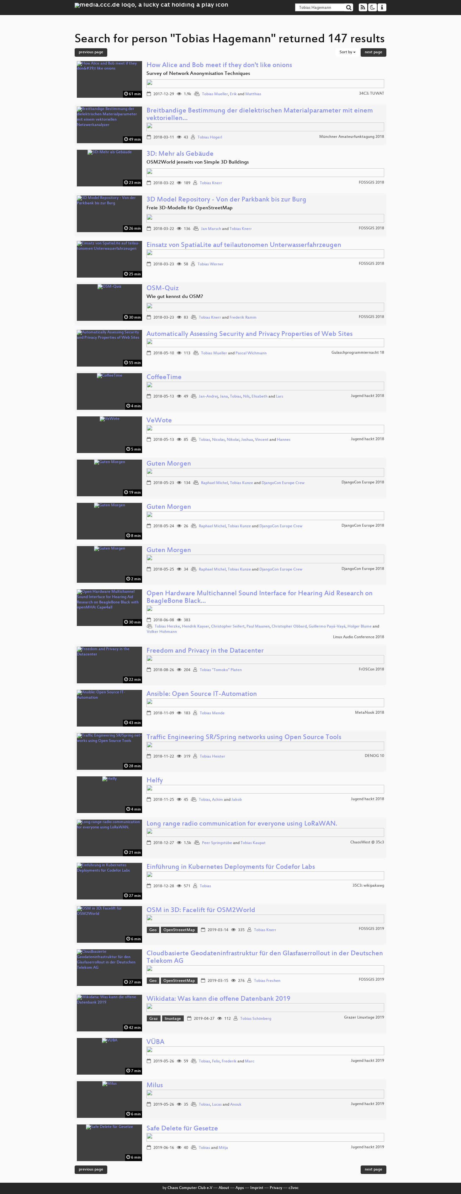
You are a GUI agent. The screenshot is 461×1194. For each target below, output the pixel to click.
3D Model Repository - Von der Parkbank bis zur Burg (226, 200)
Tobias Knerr (211, 183)
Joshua (247, 440)
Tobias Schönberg (255, 1019)
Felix (216, 1061)
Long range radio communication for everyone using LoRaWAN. (241, 824)
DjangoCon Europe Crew (283, 483)
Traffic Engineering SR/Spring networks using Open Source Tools (243, 738)
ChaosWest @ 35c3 (367, 842)
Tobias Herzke (167, 626)
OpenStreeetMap (179, 930)
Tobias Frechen (267, 981)
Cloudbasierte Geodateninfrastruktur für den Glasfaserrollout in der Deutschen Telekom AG (264, 957)
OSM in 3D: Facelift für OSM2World (200, 911)
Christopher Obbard (289, 626)
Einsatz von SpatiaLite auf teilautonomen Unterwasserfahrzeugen (243, 245)
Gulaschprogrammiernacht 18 (357, 353)
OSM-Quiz (162, 289)
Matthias (253, 94)
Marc (249, 1061)
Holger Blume (359, 626)
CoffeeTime (164, 378)
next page (373, 52)
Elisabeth (260, 396)
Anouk (235, 1105)
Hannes (283, 440)
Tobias (235, 396)
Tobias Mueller (215, 94)
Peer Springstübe (217, 843)
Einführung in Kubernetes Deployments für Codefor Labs (230, 867)
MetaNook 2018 (369, 713)
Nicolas (218, 440)
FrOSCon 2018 (371, 669)
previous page (91, 52)
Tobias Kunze (241, 483)
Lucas (217, 1105)
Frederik (229, 1061)
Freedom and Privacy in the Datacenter (205, 651)
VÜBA (155, 1042)
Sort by (346, 52)
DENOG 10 (374, 756)
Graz (153, 1019)
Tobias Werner (211, 264)
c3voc (294, 1188)
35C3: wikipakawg (368, 886)
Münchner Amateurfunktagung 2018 (351, 137)
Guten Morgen (168, 464)
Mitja (223, 1148)
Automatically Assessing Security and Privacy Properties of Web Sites (249, 334)
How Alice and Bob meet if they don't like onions (219, 66)
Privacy (276, 1188)
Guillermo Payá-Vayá (327, 626)
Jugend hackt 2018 (367, 396)
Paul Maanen (258, 626)
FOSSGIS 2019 (371, 929)
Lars (279, 396)
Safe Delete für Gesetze (182, 1129)
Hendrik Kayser (195, 626)
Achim (217, 800)
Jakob (236, 800)
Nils (246, 396)
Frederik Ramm (243, 317)
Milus (154, 1086)
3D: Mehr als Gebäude (180, 154)
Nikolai (233, 440)
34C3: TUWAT (371, 93)
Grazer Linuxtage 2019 (364, 1017)
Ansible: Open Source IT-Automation (201, 694)
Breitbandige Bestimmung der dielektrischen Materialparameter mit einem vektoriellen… (259, 115)
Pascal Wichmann (251, 353)
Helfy (154, 781)
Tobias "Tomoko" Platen (221, 670)
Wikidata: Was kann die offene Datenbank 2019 (218, 999)
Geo (152, 930)
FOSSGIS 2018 (371, 182)
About (224, 1188)
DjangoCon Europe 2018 (363, 482)
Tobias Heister (212, 756)
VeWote (159, 421)
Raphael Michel (214, 483)
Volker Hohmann (162, 632)
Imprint (256, 1188)
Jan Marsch (211, 229)
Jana (224, 396)
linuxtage (173, 1019)
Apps (240, 1188)
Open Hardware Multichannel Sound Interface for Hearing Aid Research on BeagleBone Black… (259, 597)
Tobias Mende (212, 713)
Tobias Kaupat (253, 843)
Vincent (261, 440)
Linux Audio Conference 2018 (358, 637)
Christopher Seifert (228, 626)
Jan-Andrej (208, 396)
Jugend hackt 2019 (367, 1061)
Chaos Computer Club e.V (189, 1188)
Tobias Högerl (210, 137)
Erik (233, 94)
